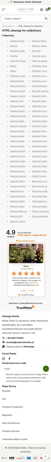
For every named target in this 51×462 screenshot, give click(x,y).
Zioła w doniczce (40, 211)
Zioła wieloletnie (40, 216)
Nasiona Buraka (18, 86)
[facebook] (9, 359)
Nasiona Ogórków (19, 166)
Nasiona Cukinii (18, 96)
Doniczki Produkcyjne (21, 61)
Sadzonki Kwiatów (41, 121)
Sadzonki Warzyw (41, 166)
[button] (17, 241)
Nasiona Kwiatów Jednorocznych (26, 141)
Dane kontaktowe (11, 423)
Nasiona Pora (16, 191)
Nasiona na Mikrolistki (21, 161)
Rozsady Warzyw (40, 101)
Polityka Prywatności (12, 407)
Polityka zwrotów (10, 431)
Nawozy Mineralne (41, 41)
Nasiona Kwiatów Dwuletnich (24, 136)
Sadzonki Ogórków (41, 126)
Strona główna (8, 26)
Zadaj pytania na (20, 346)
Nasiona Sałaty (17, 201)
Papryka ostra (39, 56)
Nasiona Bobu (17, 81)
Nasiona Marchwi (18, 151)
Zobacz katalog (3, 9)
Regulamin (7, 415)
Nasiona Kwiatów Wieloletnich (25, 146)
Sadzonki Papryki (40, 136)
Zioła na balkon (39, 206)
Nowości (36, 50)
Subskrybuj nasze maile (14, 363)
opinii (32, 235)
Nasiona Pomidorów (20, 186)
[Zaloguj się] (41, 9)
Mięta (13, 71)
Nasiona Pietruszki (19, 181)
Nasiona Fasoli (17, 106)
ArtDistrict (25, 451)
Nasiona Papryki (18, 176)
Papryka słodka (39, 61)
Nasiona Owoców (19, 171)
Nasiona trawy (17, 206)
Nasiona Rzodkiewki (20, 196)
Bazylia (13, 46)
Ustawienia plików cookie (14, 439)
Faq (4, 398)
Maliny (13, 66)
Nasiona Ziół (16, 216)
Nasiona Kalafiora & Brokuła (24, 121)
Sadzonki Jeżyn (40, 116)
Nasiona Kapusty (18, 126)
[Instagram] (3, 358)
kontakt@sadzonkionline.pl (20, 342)
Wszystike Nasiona (41, 196)
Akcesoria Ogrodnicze (21, 41)
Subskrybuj (46, 369)
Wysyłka (6, 391)
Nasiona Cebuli (17, 91)
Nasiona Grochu (18, 116)
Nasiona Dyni (16, 101)
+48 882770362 (15, 338)
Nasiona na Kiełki (18, 156)
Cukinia (14, 56)
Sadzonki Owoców (41, 131)
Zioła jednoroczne (41, 201)
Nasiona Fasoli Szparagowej (24, 111)
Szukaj (46, 18)
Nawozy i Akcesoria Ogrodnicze (26, 221)
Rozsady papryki (40, 91)
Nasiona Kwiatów (18, 131)
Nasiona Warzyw (18, 211)
